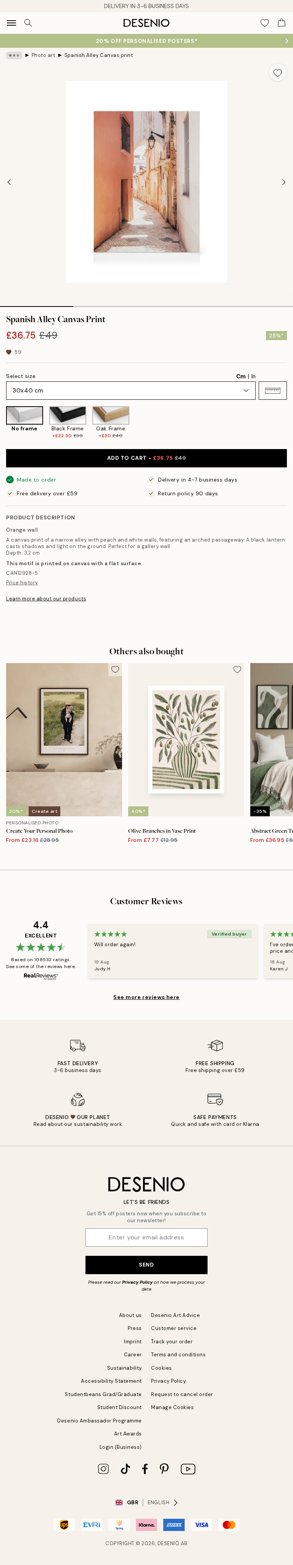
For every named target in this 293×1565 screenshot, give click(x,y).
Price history (22, 582)
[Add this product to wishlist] (278, 72)
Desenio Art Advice (175, 1315)
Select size (20, 376)
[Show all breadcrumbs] (14, 55)
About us (130, 1315)
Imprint (133, 1341)
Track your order (172, 1341)
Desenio (169, 1543)
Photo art (43, 55)
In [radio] (253, 376)
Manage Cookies (172, 1407)
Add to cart (146, 457)
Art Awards (128, 1433)
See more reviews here (146, 997)
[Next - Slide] (284, 182)
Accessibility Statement (111, 1381)
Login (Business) (121, 1447)
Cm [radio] (241, 376)
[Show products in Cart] (281, 23)
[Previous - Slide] (9, 182)
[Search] (28, 23)
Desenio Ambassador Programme (99, 1420)
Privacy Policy (137, 1282)
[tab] (36, 304)
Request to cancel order (182, 1394)
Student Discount (119, 1407)
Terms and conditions (178, 1354)
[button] (273, 390)
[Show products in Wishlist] (264, 23)
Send (146, 1264)
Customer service (173, 1328)
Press (135, 1328)
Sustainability (124, 1368)
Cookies (161, 1368)
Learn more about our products (46, 598)
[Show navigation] (11, 23)
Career (133, 1354)
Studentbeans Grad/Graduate (103, 1394)
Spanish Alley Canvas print (99, 55)
